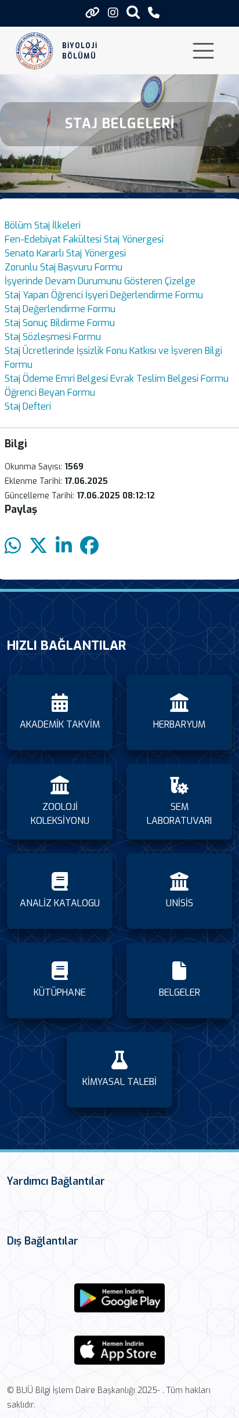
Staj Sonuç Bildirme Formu (60, 323)
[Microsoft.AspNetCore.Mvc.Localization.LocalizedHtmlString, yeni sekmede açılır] (119, 1297)
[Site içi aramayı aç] (133, 12)
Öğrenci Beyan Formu (50, 392)
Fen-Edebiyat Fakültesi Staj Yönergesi (84, 239)
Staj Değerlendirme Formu (60, 309)
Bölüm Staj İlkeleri (43, 225)
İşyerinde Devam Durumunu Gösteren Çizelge (100, 281)
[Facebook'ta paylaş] (89, 546)
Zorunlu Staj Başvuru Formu (63, 267)
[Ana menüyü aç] (203, 50)
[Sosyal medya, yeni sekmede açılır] (113, 13)
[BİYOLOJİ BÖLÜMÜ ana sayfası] (34, 51)
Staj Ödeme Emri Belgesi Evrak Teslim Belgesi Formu (117, 378)
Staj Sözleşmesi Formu (53, 337)
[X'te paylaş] (38, 546)
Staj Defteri (28, 406)
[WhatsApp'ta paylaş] (13, 546)
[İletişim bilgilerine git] (154, 13)
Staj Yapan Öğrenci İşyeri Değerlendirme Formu (104, 295)
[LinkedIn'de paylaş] (64, 546)
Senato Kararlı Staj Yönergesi (65, 253)
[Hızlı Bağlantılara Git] (92, 13)
